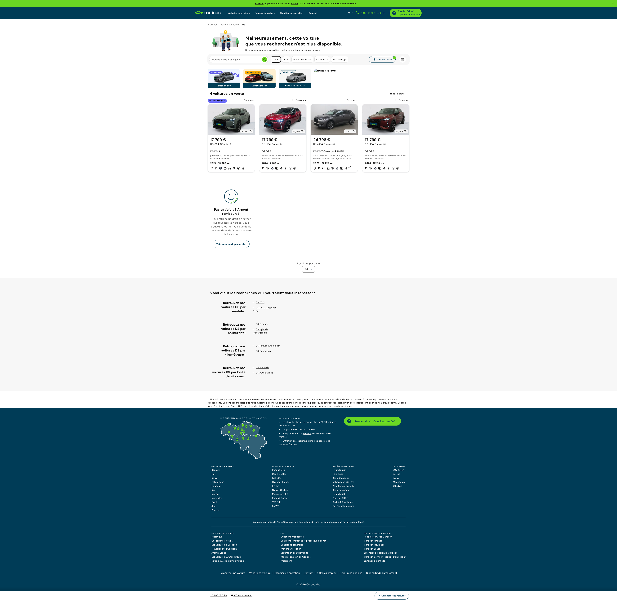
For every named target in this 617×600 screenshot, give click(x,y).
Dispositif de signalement (381, 573)
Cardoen (213, 24)
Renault (215, 469)
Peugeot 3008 (340, 498)
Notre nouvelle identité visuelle (227, 560)
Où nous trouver (242, 595)
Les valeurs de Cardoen (224, 544)
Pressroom (286, 560)
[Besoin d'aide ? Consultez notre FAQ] (394, 13)
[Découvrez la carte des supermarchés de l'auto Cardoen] (243, 458)
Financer (259, 3)
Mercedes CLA (280, 494)
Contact (312, 13)
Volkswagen (217, 481)
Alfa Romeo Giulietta (343, 485)
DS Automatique (264, 372)
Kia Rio (275, 485)
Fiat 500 (277, 477)
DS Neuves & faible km (268, 345)
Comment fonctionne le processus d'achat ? (304, 540)
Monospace (399, 481)
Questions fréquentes (292, 536)
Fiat (213, 473)
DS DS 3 (260, 302)
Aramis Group (218, 552)
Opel (214, 502)
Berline (396, 473)
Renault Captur (280, 498)
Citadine (397, 485)
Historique (217, 536)
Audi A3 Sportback (343, 502)
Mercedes (216, 498)
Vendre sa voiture (265, 13)
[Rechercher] (264, 59)
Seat (213, 506)
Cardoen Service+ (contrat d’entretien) (385, 556)
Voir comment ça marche (231, 244)
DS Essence (262, 324)
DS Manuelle (262, 367)
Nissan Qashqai (280, 490)
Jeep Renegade (341, 477)
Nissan (215, 494)
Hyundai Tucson (281, 481)
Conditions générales (292, 544)
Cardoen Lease (372, 548)
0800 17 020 (219, 595)
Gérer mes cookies (351, 573)
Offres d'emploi (326, 573)
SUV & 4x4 (398, 469)
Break (396, 477)
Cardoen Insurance (374, 544)
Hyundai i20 (339, 469)
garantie (307, 433)
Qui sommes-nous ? (222, 540)
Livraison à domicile (374, 560)
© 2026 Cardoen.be (308, 584)
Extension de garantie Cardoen (380, 552)
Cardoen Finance (373, 540)
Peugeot (215, 510)
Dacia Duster (279, 473)
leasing (294, 3)
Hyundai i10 (339, 494)
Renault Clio (278, 469)
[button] (277, 59)
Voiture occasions (229, 24)
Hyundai (215, 485)
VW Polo (276, 502)
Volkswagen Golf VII (343, 481)
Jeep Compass (341, 490)
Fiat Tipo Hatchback (343, 506)
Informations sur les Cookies (296, 556)
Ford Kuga (338, 473)
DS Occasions (263, 351)
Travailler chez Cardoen (224, 548)
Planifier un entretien (291, 13)
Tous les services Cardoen (378, 536)
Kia (213, 490)
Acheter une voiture (239, 13)
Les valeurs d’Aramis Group (226, 556)
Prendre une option (291, 548)
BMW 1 (275, 506)
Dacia (214, 477)
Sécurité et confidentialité (294, 552)
